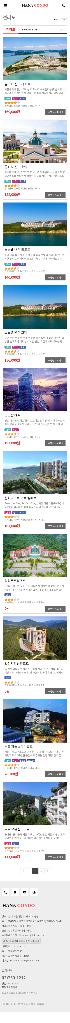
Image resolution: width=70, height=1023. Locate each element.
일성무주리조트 (15, 580)
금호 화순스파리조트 (18, 746)
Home (56, 18)
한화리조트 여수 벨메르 (20, 497)
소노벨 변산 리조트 (17, 249)
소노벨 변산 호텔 (15, 332)
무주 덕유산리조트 (17, 829)
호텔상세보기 (54, 112)
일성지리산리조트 (16, 663)
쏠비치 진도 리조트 (17, 84)
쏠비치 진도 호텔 (15, 166)
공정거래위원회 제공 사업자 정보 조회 (21, 941)
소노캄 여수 (12, 415)
